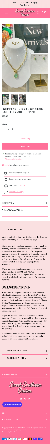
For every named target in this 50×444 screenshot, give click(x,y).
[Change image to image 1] (5, 99)
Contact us (21, 185)
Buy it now (25, 146)
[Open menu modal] (6, 12)
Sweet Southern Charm (22, 428)
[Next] (46, 4)
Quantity (6, 124)
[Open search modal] (38, 12)
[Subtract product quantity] (4, 129)
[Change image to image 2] (14, 99)
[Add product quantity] (12, 129)
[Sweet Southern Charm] (25, 13)
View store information (13, 159)
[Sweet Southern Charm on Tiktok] (29, 399)
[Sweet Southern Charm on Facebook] (20, 399)
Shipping (6, 165)
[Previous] (4, 4)
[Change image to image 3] (22, 99)
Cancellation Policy (16, 192)
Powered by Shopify (9, 432)
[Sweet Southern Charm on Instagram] (25, 399)
